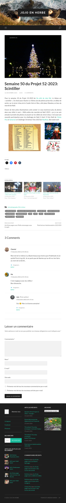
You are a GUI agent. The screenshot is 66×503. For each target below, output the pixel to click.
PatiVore (27, 459)
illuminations (10, 213)
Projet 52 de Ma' (49, 213)
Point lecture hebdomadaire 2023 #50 (49, 224)
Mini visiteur (21, 207)
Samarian (12, 120)
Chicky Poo (27, 486)
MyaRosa (45, 120)
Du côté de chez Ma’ (43, 98)
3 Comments (29, 93)
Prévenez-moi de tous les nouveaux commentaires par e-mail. (27, 386)
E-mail (7, 368)
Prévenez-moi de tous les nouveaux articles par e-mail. (25, 390)
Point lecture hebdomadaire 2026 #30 (32, 445)
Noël (35, 213)
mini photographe (13, 207)
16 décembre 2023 (11, 93)
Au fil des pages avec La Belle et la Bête (32, 475)
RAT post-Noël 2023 (14, 462)
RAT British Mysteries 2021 (14, 456)
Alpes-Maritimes (10, 211)
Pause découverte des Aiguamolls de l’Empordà (31, 420)
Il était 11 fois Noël (53, 211)
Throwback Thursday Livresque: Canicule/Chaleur (32, 428)
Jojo (21, 93)
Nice (30, 213)
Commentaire (10, 339)
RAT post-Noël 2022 (14, 481)
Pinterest (7, 428)
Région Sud (20, 216)
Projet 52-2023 (10, 216)
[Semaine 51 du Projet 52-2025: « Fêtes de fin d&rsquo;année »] (13, 187)
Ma (12, 274)
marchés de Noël (21, 213)
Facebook (7, 425)
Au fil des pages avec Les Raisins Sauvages (31, 461)
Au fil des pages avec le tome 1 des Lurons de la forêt (31, 468)
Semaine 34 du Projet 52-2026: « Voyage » (31, 412)
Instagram (8, 421)
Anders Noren (52, 497)
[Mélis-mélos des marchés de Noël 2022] (52, 187)
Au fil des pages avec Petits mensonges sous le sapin (18, 225)
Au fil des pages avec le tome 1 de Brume (15, 474)
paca (41, 213)
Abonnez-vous (16, 411)
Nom (7, 359)
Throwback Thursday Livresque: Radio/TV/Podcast (30, 436)
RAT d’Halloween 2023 (15, 468)
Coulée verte (42, 211)
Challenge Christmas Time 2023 (26, 211)
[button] (25, 137)
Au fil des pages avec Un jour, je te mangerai (31, 481)
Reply (12, 267)
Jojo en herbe (33, 12)
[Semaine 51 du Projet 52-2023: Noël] (33, 187)
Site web (7, 377)
